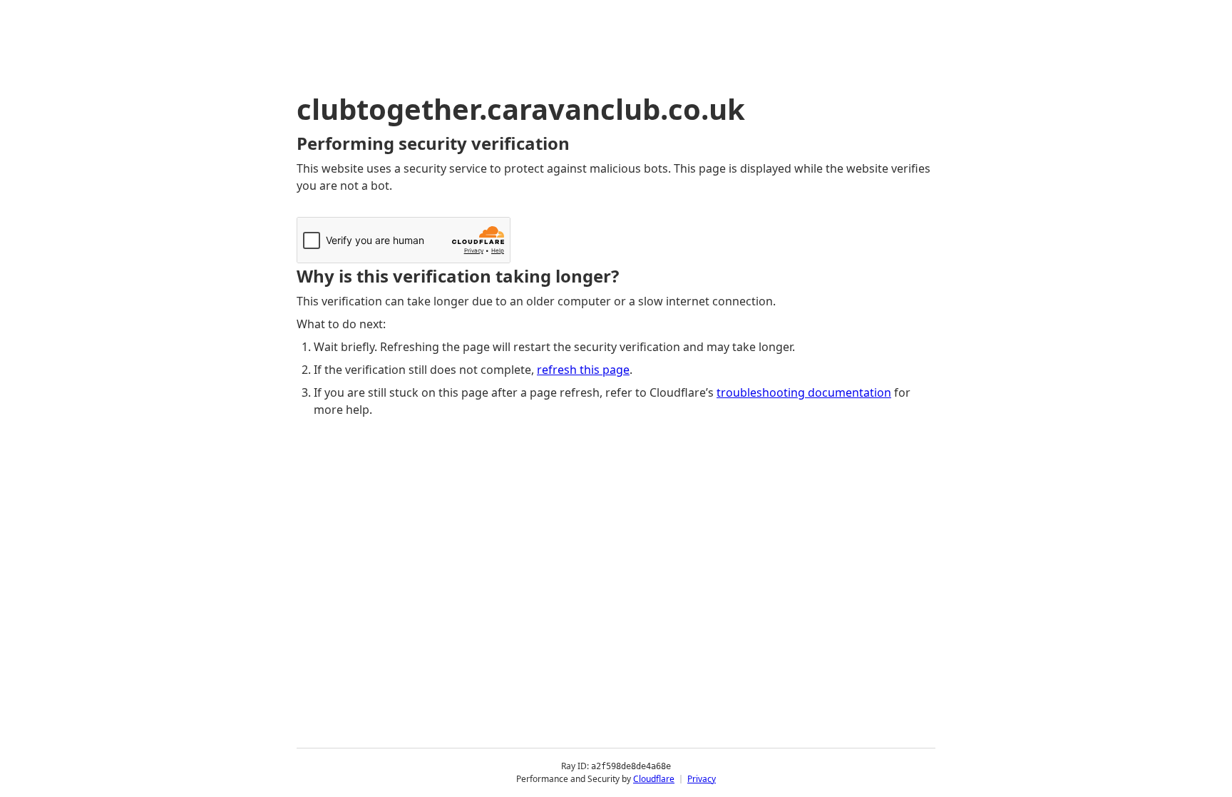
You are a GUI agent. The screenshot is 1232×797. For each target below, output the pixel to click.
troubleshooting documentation (804, 392)
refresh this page (583, 369)
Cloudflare (653, 779)
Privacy (701, 779)
